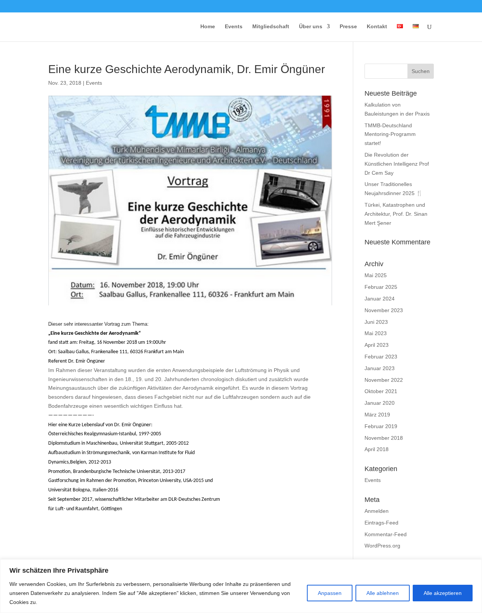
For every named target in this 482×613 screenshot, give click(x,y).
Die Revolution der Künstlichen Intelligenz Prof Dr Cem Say (397, 164)
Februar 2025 (381, 287)
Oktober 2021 (381, 391)
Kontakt (377, 26)
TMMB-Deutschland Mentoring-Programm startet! (390, 134)
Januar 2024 (380, 299)
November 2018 (384, 438)
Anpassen (330, 593)
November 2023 (384, 310)
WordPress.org (382, 546)
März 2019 (377, 415)
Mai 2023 (376, 333)
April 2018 (377, 449)
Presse (348, 26)
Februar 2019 (381, 426)
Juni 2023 (376, 322)
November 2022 (384, 380)
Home (207, 26)
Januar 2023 (380, 368)
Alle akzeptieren (443, 593)
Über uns (310, 26)
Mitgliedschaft (270, 26)
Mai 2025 (376, 275)
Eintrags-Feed (381, 523)
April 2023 (377, 345)
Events (234, 26)
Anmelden (377, 511)
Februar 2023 (381, 357)
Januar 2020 (380, 403)
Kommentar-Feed (386, 534)
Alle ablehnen (382, 593)
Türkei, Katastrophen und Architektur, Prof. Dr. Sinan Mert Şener (396, 214)
